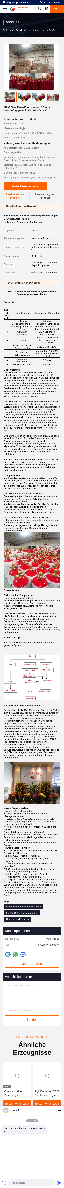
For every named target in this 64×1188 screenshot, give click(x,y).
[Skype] (8, 954)
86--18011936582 (51, 2)
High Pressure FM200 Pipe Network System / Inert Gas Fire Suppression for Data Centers (47, 1093)
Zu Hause (7, 30)
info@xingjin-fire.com (17, 2)
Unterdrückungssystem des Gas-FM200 (46, 30)
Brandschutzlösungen (17, 919)
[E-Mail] (23, 954)
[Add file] (4, 1182)
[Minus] (59, 1110)
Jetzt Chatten (32, 964)
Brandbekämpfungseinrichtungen (23, 906)
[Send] (59, 1182)
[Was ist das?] (15, 954)
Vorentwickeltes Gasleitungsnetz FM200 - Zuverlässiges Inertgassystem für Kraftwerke (14, 1093)
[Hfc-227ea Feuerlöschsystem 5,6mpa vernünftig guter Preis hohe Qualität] (31, 67)
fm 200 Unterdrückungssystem (22, 913)
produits (19, 30)
